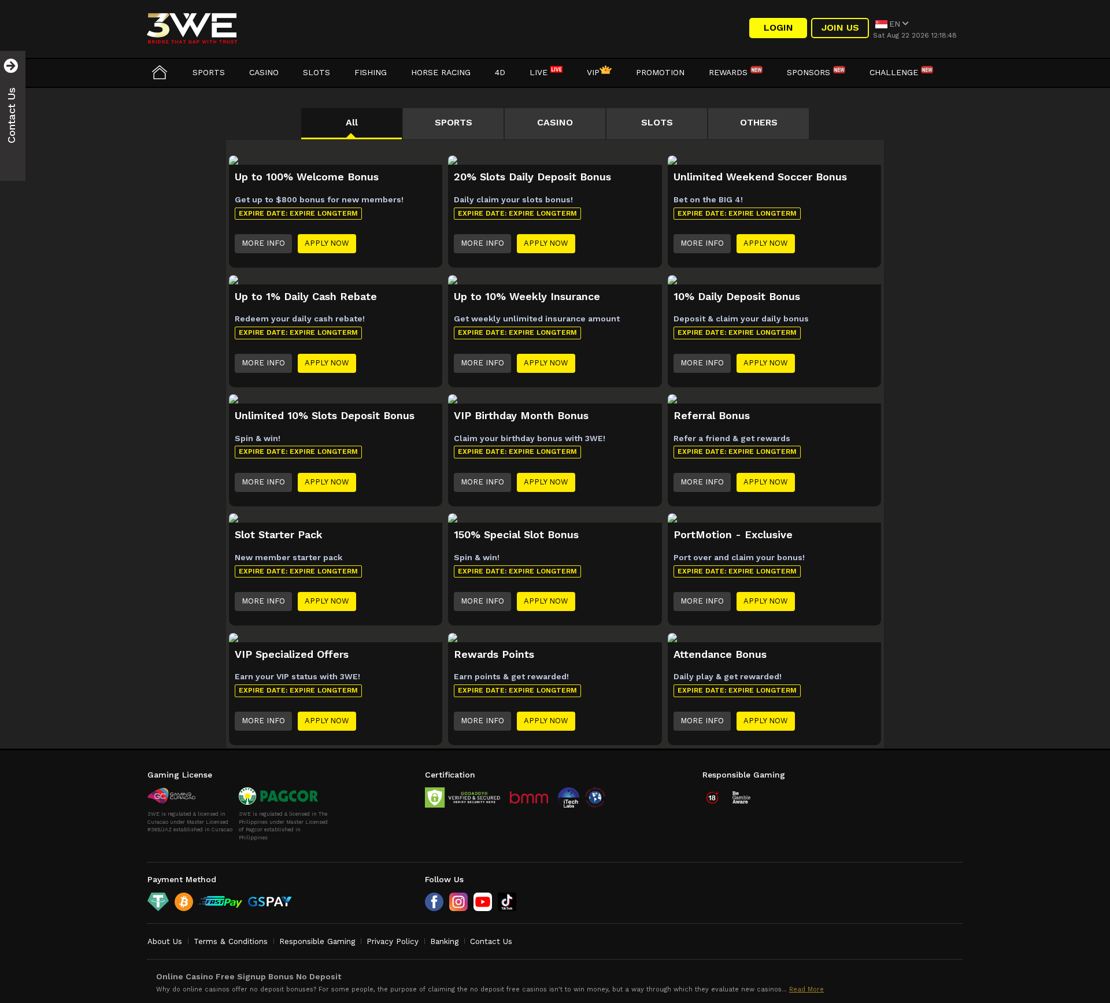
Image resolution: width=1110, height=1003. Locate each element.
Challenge (895, 72)
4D (500, 72)
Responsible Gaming (317, 941)
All (352, 122)
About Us (164, 941)
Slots (316, 72)
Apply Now (327, 243)
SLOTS (657, 122)
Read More (806, 989)
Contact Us (491, 941)
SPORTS (453, 122)
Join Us (840, 27)
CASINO (555, 122)
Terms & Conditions (231, 941)
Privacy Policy (393, 941)
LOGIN (778, 27)
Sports (209, 72)
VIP (593, 72)
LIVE (540, 72)
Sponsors (810, 72)
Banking (444, 941)
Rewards (729, 72)
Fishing (370, 72)
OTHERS (759, 122)
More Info (263, 243)
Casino (264, 72)
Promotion (660, 72)
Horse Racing (441, 72)
